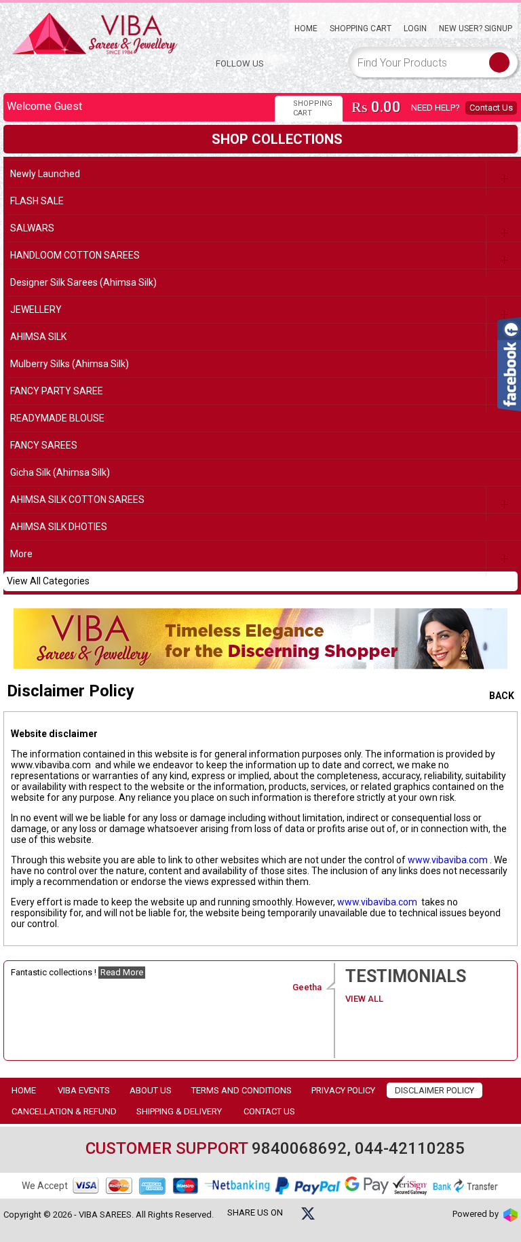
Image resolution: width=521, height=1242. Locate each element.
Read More (121, 972)
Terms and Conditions (241, 1090)
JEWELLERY (36, 309)
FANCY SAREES (43, 445)
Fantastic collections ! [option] (166, 979)
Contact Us (491, 107)
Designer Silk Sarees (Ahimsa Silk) (83, 282)
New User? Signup (475, 28)
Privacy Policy (343, 1090)
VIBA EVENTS (84, 1090)
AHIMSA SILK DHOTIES (58, 526)
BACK (500, 695)
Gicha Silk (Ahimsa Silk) (60, 472)
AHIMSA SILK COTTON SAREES (77, 499)
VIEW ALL (365, 999)
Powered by (476, 1214)
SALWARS (32, 228)
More (21, 553)
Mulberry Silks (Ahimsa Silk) (69, 363)
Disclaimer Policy (434, 1090)
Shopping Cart (360, 28)
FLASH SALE (37, 200)
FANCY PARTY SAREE (56, 390)
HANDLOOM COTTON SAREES (75, 255)
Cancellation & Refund (64, 1111)
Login (415, 28)
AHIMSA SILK (38, 336)
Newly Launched (45, 173)
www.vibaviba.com (448, 859)
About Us (151, 1090)
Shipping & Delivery (179, 1111)
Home (305, 28)
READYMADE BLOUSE (57, 418)
